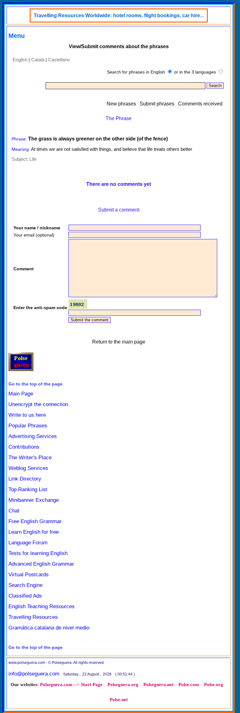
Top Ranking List (27, 489)
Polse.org (213, 684)
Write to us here (27, 415)
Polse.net (119, 699)
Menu (16, 35)
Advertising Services (32, 436)
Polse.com (188, 684)
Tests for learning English (38, 553)
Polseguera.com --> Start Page (71, 684)
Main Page (20, 394)
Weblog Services (28, 468)
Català (37, 59)
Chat (13, 511)
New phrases (121, 103)
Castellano (59, 59)
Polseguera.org (123, 684)
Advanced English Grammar (41, 564)
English (20, 59)
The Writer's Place (30, 458)
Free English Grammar (35, 521)
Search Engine (25, 585)
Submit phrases (157, 103)
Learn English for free (33, 532)
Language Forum (28, 543)
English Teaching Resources (41, 606)
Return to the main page (118, 341)
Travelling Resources (33, 617)
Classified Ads (25, 596)
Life (33, 159)
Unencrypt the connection (38, 404)
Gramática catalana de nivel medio (48, 628)
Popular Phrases (27, 426)
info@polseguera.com (33, 674)
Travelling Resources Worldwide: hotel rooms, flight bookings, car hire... (119, 15)
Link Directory (24, 479)
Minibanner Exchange (33, 500)
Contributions (23, 447)
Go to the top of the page (35, 383)
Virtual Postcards (28, 575)
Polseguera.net (158, 684)
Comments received (200, 103)
